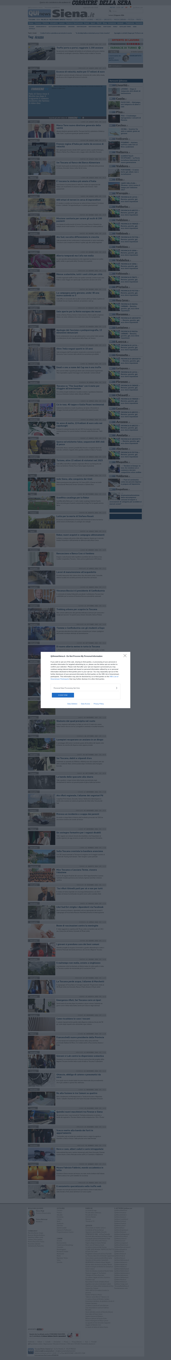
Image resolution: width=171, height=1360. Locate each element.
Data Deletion (72, 704)
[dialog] (85, 680)
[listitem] (85, 688)
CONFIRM (63, 695)
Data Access (85, 704)
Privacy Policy (99, 704)
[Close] (126, 656)
